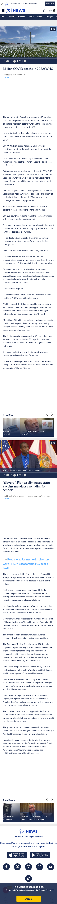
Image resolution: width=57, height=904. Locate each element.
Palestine (21, 17)
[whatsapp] (39, 866)
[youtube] (50, 866)
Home (3, 17)
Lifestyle (49, 17)
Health (6, 77)
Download (50, 3)
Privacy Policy (45, 890)
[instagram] (28, 866)
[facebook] (6, 866)
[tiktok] (28, 878)
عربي (50, 10)
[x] (17, 866)
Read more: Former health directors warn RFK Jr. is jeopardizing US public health (26, 564)
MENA (31, 17)
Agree (28, 898)
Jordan (11, 17)
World (39, 17)
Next (47, 414)
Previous (52, 414)
